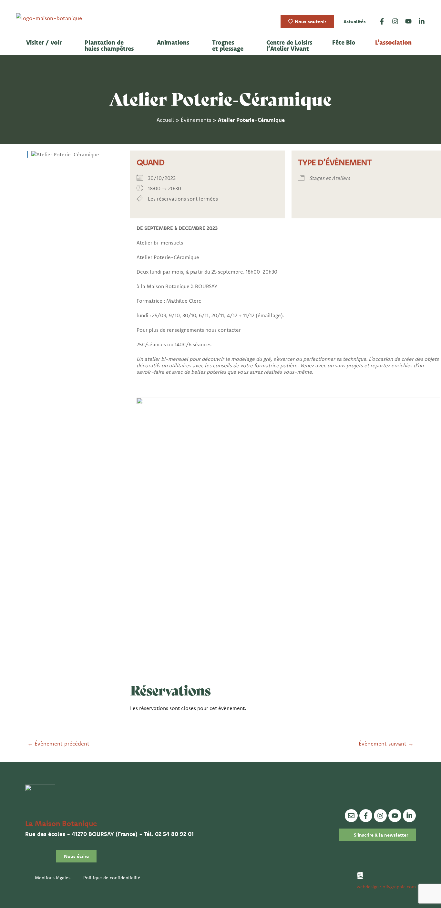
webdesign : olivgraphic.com (386, 887)
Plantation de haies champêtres (109, 45)
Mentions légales (52, 877)
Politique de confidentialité (111, 877)
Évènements (196, 119)
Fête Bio (343, 42)
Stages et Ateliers (329, 178)
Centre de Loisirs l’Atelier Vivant (289, 45)
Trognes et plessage (227, 45)
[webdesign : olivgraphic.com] (360, 875)
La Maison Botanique (61, 823)
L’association (393, 42)
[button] (45, 42)
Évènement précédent (58, 743)
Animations (173, 42)
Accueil (165, 119)
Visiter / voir (44, 42)
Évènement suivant (386, 743)
